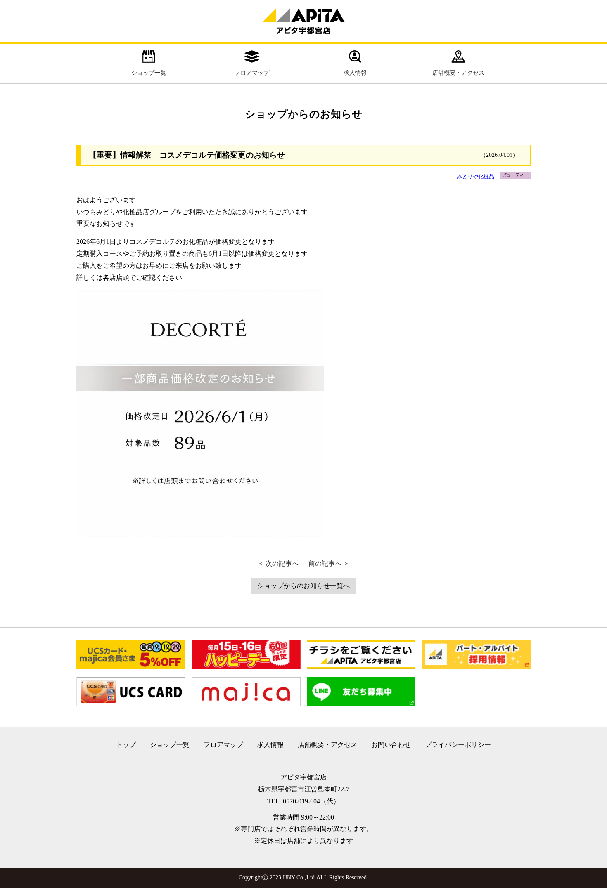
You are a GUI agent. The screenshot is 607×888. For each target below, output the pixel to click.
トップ (126, 744)
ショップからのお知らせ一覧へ (303, 585)
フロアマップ (252, 73)
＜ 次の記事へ (278, 563)
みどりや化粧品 (475, 176)
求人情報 (355, 73)
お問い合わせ (391, 744)
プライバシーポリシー (458, 744)
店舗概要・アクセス (458, 73)
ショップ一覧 (148, 73)
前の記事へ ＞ (329, 563)
